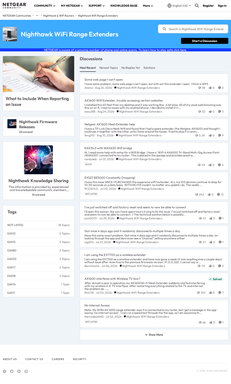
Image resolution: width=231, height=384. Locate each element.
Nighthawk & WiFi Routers (58, 15)
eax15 (11, 241)
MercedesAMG (94, 316)
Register (208, 5)
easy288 (89, 111)
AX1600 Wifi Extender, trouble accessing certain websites (123, 100)
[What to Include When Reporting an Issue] (38, 74)
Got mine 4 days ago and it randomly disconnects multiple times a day (132, 231)
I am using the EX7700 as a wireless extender (115, 255)
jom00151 (90, 218)
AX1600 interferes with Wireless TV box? (112, 278)
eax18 (11, 275)
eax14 (11, 284)
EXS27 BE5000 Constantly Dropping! (109, 177)
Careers (58, 359)
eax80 (11, 250)
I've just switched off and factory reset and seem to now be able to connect (135, 207)
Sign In (222, 5)
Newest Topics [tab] (108, 67)
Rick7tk (89, 292)
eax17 (11, 267)
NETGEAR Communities (17, 15)
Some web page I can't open (103, 79)
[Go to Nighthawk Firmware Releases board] (11, 123)
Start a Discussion (204, 41)
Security (79, 359)
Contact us (34, 359)
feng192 (89, 135)
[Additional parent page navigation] (37, 15)
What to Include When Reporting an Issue (37, 101)
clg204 (89, 242)
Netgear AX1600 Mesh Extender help (109, 124)
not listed (15, 224)
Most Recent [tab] (88, 67)
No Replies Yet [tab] (130, 67)
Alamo (88, 87)
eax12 (11, 233)
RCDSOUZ (91, 188)
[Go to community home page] (15, 5)
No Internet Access (97, 305)
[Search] (197, 5)
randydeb (90, 159)
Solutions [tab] (149, 67)
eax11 (11, 292)
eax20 (11, 258)
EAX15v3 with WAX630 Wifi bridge (108, 148)
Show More (156, 334)
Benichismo (91, 265)
